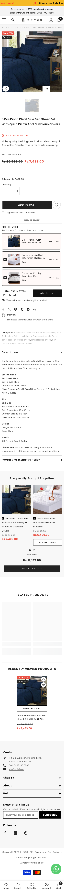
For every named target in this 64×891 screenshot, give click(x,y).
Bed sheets (41, 332)
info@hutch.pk (16, 769)
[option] (32, 61)
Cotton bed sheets (22, 336)
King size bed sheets (41, 339)
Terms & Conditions (27, 213)
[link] (16, 644)
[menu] (4, 20)
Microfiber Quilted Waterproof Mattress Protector (33, 258)
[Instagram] (15, 833)
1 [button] (30, 550)
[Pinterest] (15, 309)
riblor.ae (39, 862)
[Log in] (51, 20)
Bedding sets (54, 332)
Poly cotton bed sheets (21, 343)
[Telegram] (28, 309)
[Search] (13, 20)
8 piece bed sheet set (24, 332)
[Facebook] (3, 309)
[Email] (34, 309)
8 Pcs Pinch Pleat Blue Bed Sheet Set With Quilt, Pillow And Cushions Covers (32, 717)
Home (4, 27)
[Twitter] (9, 309)
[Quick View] (43, 684)
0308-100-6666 (45, 12)
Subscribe (50, 815)
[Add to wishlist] (57, 205)
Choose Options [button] (47, 542)
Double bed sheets (42, 336)
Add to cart (26, 204)
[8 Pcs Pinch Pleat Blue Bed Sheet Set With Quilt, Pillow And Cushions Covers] (32, 690)
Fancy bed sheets (21, 339)
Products (14, 27)
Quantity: (7, 184)
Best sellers (7, 336)
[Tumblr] (21, 309)
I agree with (12, 212)
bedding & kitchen (43, 9)
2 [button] (34, 550)
